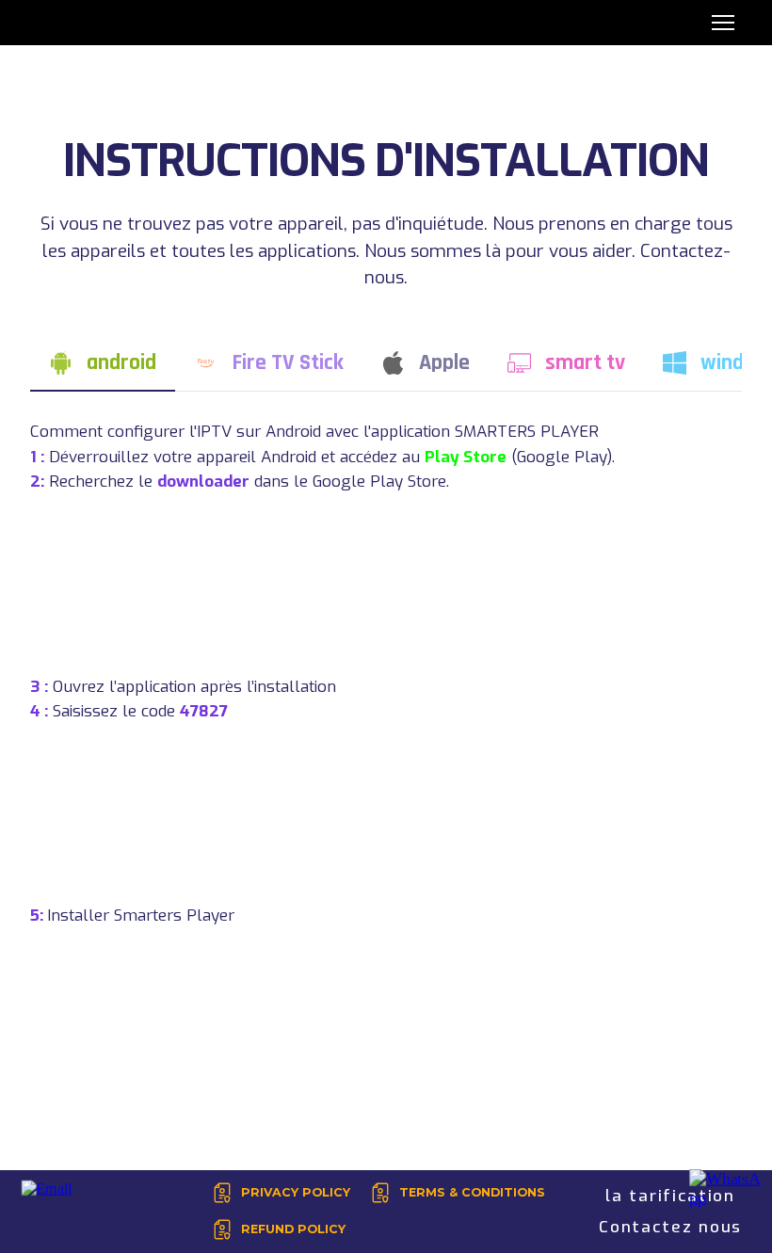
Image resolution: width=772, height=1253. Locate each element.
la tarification (670, 1196)
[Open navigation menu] (723, 22)
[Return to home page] (50, 22)
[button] (102, 363)
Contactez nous (670, 1227)
